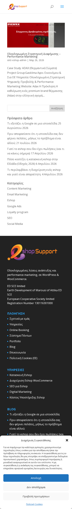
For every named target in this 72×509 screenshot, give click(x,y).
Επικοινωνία (18, 352)
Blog (12, 347)
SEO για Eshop (19, 386)
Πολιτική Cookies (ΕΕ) (23, 358)
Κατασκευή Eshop (21, 375)
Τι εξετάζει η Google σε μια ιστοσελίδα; (32, 123)
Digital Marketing (21, 392)
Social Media (15, 224)
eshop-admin (19, 60)
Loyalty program (17, 212)
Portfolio (15, 341)
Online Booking (19, 330)
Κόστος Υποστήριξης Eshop (27, 397)
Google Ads (14, 206)
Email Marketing (17, 194)
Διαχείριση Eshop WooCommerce (31, 380)
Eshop (11, 200)
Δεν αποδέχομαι (36, 487)
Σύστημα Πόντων (21, 335)
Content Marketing (19, 188)
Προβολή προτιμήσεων (36, 496)
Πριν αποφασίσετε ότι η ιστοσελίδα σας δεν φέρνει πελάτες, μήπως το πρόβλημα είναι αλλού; (35, 138)
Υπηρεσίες (16, 324)
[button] (67, 440)
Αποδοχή (36, 478)
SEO (9, 218)
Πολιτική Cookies (34, 504)
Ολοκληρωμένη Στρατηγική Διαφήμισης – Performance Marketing (34, 55)
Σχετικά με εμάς (20, 318)
